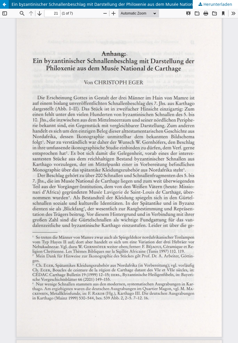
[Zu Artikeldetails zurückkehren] (4, 4)
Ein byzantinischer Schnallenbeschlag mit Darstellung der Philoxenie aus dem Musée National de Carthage (116, 4)
